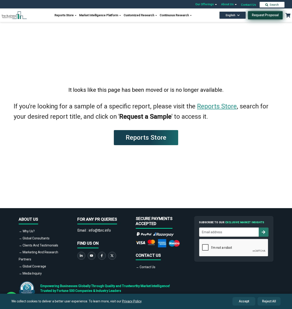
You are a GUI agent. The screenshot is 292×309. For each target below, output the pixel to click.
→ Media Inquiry (30, 273)
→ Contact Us (145, 267)
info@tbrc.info (100, 230)
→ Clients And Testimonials (38, 245)
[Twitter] (112, 256)
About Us (227, 4)
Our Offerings (204, 4)
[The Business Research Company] (14, 15)
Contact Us (248, 4)
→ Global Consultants (34, 238)
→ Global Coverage (32, 266)
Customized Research (139, 15)
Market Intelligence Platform (99, 15)
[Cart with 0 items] (287, 15)
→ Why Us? (27, 231)
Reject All (269, 301)
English (230, 15)
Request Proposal (265, 15)
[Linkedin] (81, 256)
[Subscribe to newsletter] (263, 232)
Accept (244, 301)
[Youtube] (92, 256)
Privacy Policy (131, 301)
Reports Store (64, 15)
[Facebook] (102, 256)
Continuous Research (175, 15)
